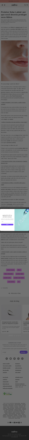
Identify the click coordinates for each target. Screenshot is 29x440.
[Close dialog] (28, 210)
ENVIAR (7, 224)
